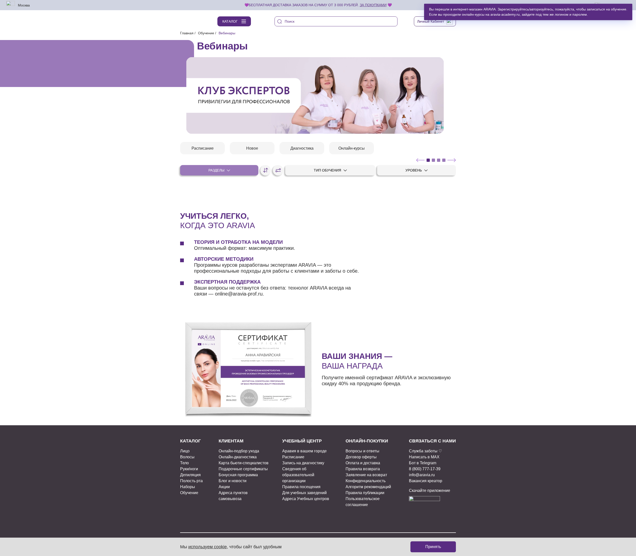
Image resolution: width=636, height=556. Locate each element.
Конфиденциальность (366, 481)
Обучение (206, 33)
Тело (184, 463)
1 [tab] (428, 160)
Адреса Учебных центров (305, 499)
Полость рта (191, 481)
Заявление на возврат (366, 475)
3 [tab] (438, 160)
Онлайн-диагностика (238, 457)
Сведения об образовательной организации (298, 475)
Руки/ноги (189, 469)
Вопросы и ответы (362, 451)
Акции (224, 487)
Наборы (187, 487)
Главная (187, 33)
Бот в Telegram (422, 463)
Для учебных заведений (304, 493)
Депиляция (190, 475)
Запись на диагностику (303, 463)
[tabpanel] (315, 95)
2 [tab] (433, 160)
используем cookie (207, 546)
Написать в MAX (424, 457)
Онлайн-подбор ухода (239, 451)
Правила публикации (365, 493)
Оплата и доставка (363, 463)
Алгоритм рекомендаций (368, 487)
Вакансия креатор (425, 481)
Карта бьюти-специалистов (244, 463)
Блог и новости (232, 481)
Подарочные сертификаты (243, 469)
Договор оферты (361, 457)
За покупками (373, 5)
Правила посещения (301, 487)
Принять (433, 547)
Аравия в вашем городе (304, 451)
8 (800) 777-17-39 (424, 469)
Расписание (293, 457)
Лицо (185, 451)
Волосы (187, 457)
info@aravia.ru (422, 475)
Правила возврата (363, 469)
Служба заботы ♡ (425, 451)
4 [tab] (443, 160)
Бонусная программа (238, 475)
